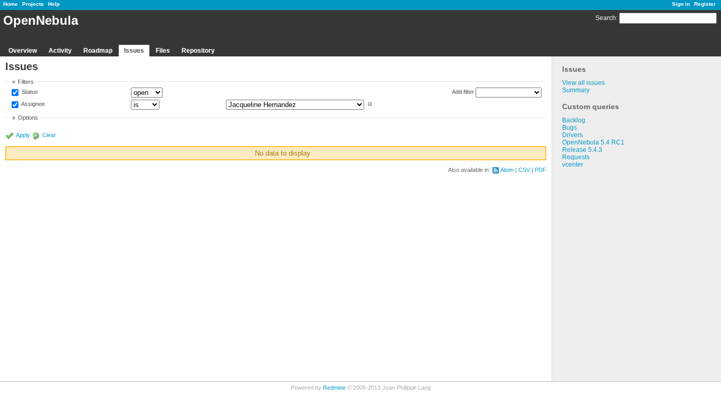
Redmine (334, 387)
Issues (134, 50)
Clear (49, 135)
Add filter (463, 92)
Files (163, 50)
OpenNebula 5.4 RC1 (593, 142)
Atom (507, 170)
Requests (576, 157)
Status (29, 92)
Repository (198, 50)
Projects (33, 4)
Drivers (572, 135)
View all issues (583, 82)
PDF (540, 170)
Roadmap (97, 50)
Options (28, 117)
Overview (22, 50)
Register (705, 4)
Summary (576, 90)
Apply (23, 135)
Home (10, 4)
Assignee (32, 104)
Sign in (681, 4)
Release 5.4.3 (582, 149)
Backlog (573, 120)
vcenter (572, 164)
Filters (26, 82)
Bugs (569, 127)
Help (54, 4)
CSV (524, 170)
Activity (60, 50)
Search (605, 18)
